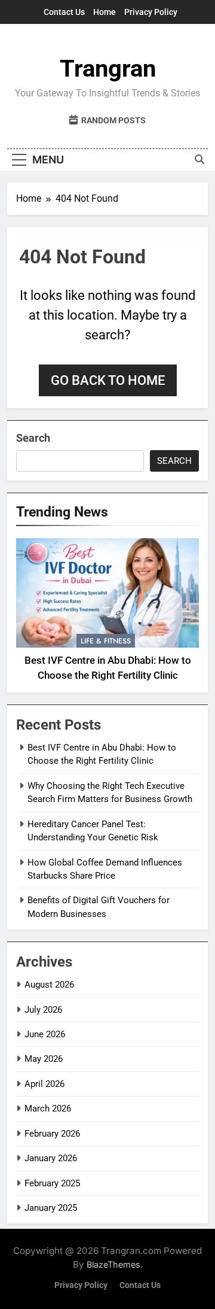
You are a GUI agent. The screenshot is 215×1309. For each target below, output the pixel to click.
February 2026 (52, 1133)
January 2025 (50, 1207)
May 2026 (43, 1058)
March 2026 (47, 1108)
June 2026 (44, 1034)
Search (33, 438)
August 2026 (49, 984)
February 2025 (52, 1183)
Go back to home (108, 380)
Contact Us (64, 12)
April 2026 (44, 1084)
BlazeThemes (113, 1264)
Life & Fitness (106, 641)
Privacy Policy (150, 12)
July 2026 (43, 1009)
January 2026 (50, 1158)
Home (104, 12)
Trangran (108, 68)
